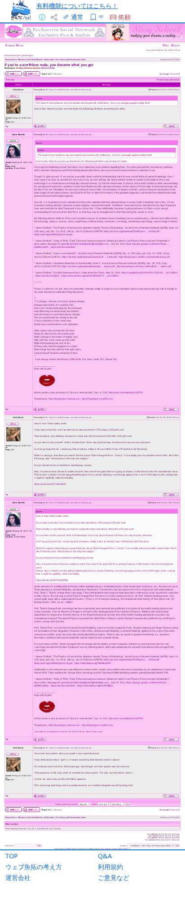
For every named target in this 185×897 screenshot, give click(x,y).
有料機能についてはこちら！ (77, 5)
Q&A (105, 856)
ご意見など (113, 877)
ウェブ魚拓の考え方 (33, 866)
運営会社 (18, 877)
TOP (11, 856)
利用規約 (110, 866)
